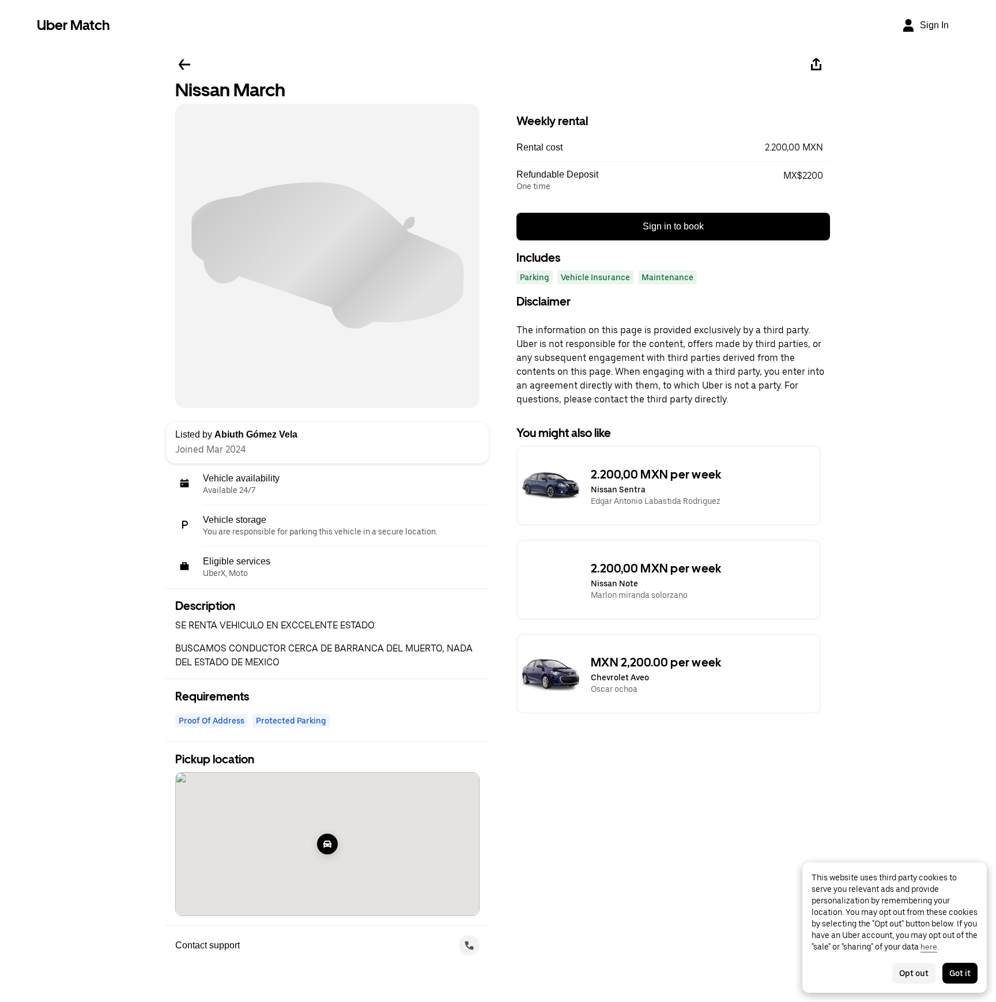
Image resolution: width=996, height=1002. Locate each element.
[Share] (816, 64)
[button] (673, 147)
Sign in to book (673, 226)
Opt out (914, 973)
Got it (960, 973)
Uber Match (73, 25)
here (928, 946)
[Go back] (184, 64)
